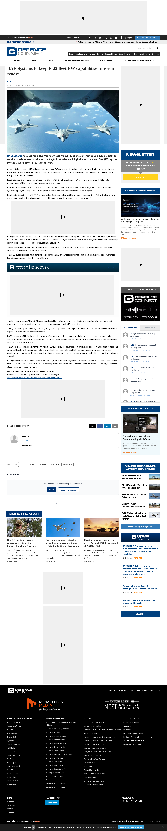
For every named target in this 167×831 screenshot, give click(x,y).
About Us (10, 801)
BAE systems (67, 464)
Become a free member (147, 38)
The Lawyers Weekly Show (133, 733)
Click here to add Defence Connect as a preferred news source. (34, 377)
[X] (92, 426)
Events (127, 54)
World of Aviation (13, 784)
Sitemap (10, 812)
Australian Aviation (14, 733)
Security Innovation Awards (94, 773)
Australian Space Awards (55, 765)
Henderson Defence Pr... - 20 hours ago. (141, 373)
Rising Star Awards (91, 770)
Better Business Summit (55, 780)
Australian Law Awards (54, 758)
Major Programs (81, 54)
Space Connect (13, 773)
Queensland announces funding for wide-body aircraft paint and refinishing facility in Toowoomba (62, 543)
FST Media (11, 748)
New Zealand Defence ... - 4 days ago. (140, 395)
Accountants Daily (14, 722)
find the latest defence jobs (20, 42)
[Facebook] (123, 801)
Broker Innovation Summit (56, 787)
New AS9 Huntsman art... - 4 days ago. (140, 384)
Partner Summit (90, 762)
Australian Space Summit (55, 769)
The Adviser (11, 777)
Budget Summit (90, 719)
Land (51, 60)
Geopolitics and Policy (139, 60)
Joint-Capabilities (77, 60)
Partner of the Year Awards (94, 759)
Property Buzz (12, 762)
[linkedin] (107, 426)
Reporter (30, 85)
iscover (156, 54)
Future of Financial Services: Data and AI (99, 737)
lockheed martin (28, 464)
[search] (158, 48)
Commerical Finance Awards (95, 722)
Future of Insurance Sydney (94, 744)
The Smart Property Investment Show (137, 737)
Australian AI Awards (53, 732)
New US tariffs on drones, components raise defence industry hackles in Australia (21, 543)
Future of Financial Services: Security (98, 741)
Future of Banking (91, 733)
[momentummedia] (45, 705)
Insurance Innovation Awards (95, 748)
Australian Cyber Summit (55, 750)
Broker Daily (12, 737)
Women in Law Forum (131, 722)
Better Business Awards (55, 776)
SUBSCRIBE (52, 802)
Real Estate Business (15, 766)
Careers (100, 54)
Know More (27, 445)
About (69, 37)
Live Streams (145, 54)
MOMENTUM (25, 37)
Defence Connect (14, 744)
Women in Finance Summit (94, 784)
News (71, 54)
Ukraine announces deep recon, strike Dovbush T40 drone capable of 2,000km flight (101, 543)
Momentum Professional (132, 744)
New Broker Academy (92, 755)
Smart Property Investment (18, 770)
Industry (106, 60)
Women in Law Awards (131, 719)
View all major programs (140, 526)
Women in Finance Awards (94, 781)
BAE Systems (14, 155)
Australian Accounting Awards (57, 729)
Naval (17, 60)
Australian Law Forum (54, 761)
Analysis (92, 54)
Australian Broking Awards (56, 743)
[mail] (115, 426)
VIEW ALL (112, 267)
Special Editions (111, 54)
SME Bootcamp (90, 777)
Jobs (121, 54)
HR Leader (11, 751)
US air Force (54, 464)
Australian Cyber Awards (55, 747)
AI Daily (10, 729)
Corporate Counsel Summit (94, 726)
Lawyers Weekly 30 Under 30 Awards (98, 751)
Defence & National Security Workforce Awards (102, 730)
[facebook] (100, 426)
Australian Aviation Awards (56, 736)
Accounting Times (14, 726)
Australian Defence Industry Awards (59, 754)
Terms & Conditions (152, 821)
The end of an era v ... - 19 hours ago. (140, 350)
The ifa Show (127, 729)
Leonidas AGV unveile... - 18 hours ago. (140, 339)
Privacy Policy (137, 821)
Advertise (78, 37)
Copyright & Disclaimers (121, 821)
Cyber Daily (11, 740)
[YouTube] (140, 801)
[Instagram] (136, 801)
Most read (150, 328)
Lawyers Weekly (13, 755)
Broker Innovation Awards (56, 783)
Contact (88, 37)
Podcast (135, 54)
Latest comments (130, 328)
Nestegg (10, 759)
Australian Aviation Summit (56, 739)
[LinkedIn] (127, 801)
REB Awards (88, 766)
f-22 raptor (42, 464)
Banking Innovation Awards (56, 772)
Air (34, 60)
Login (129, 37)
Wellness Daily (12, 781)
